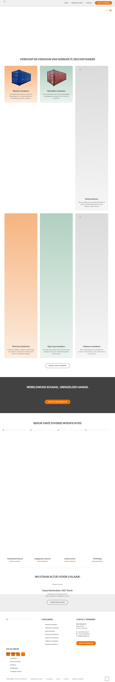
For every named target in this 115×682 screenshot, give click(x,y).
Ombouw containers (51, 641)
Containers (13, 658)
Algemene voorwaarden (78, 679)
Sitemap (58, 679)
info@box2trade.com (83, 636)
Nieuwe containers (51, 624)
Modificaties (14, 668)
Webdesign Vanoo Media (37, 679)
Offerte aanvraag (103, 3)
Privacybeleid (49, 679)
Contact (89, 3)
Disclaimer (66, 679)
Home (66, 3)
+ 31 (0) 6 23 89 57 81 (84, 634)
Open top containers (52, 637)
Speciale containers (51, 644)
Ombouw (13, 665)
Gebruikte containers (52, 628)
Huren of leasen (15, 661)
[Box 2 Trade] (9, 10)
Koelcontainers (50, 631)
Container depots (16, 671)
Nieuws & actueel (77, 3)
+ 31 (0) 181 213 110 (83, 632)
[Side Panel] (110, 10)
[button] (2, 679)
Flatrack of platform (52, 634)
